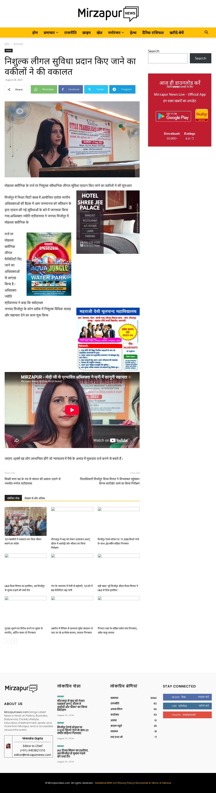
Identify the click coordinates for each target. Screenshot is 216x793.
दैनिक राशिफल (153, 32)
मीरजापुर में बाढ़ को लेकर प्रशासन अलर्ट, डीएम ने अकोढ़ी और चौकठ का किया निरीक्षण (70, 543)
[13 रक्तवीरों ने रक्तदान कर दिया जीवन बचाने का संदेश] (26, 521)
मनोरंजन (114, 32)
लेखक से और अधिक (34, 498)
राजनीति (70, 32)
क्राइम (86, 32)
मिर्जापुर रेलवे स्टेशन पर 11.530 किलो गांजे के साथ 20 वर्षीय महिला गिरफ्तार (73, 730)
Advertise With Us (105, 783)
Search (153, 51)
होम (35, 32)
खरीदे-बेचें (177, 32)
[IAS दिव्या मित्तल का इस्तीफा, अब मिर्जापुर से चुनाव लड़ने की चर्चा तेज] (26, 568)
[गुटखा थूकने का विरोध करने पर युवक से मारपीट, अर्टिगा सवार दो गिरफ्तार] (26, 610)
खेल (99, 32)
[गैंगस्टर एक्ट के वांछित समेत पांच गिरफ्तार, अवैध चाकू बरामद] (119, 610)
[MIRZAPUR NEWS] (28, 688)
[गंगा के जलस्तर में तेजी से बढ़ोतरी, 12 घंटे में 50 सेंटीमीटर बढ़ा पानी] (72, 568)
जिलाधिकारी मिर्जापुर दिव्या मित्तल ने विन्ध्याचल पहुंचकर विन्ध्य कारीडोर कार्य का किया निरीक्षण (110, 481)
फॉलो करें (204, 705)
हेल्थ (133, 32)
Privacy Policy (126, 783)
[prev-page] (7, 641)
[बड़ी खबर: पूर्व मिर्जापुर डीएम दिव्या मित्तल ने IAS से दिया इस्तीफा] (119, 568)
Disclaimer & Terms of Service (153, 783)
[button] (206, 32)
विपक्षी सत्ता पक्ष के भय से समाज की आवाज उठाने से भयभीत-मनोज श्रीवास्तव (33, 481)
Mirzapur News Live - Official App (180, 94)
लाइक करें (203, 697)
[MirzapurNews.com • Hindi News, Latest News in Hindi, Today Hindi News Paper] (108, 14)
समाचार (49, 32)
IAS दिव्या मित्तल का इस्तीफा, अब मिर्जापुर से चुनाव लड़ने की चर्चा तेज (72, 753)
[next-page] (14, 641)
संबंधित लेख (13, 498)
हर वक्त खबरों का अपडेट (179, 101)
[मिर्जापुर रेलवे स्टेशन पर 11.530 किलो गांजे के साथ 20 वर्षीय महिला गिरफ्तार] (119, 521)
